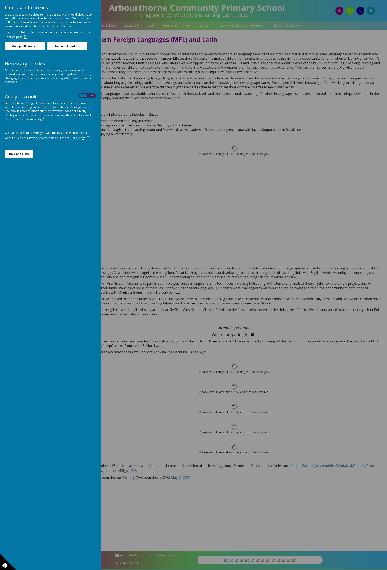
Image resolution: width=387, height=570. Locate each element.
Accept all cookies (24, 46)
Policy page (78, 138)
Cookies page (14, 37)
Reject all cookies (67, 46)
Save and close (18, 153)
